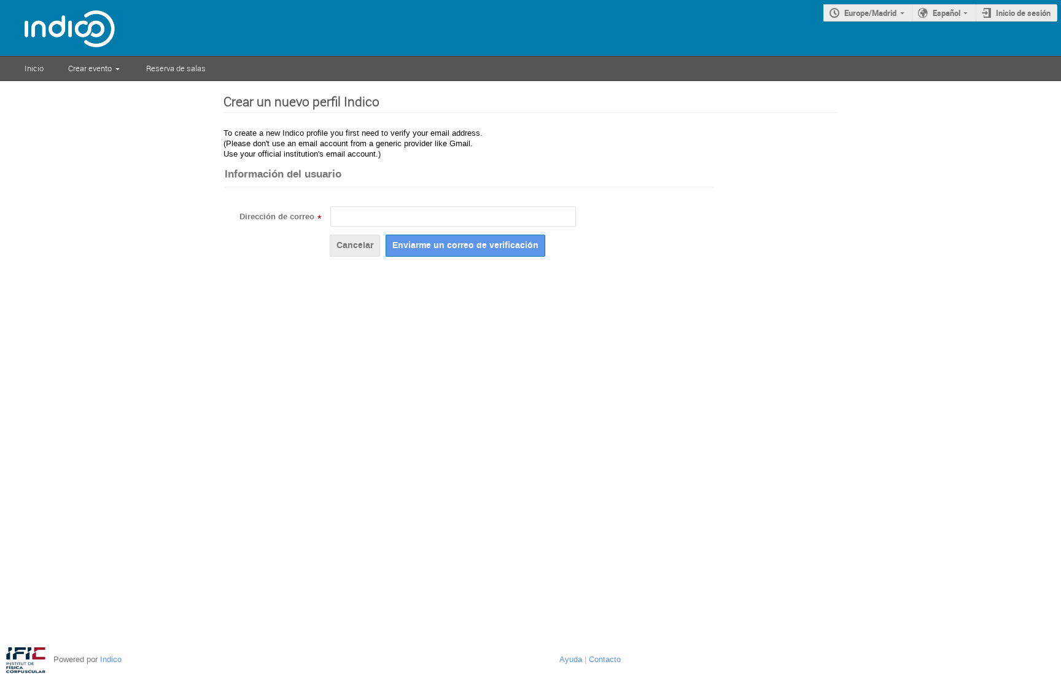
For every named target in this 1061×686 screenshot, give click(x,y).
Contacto (605, 659)
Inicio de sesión (1023, 12)
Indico (111, 659)
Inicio (34, 68)
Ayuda (570, 659)
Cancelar (354, 245)
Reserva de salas (176, 68)
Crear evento (90, 68)
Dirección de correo (276, 216)
